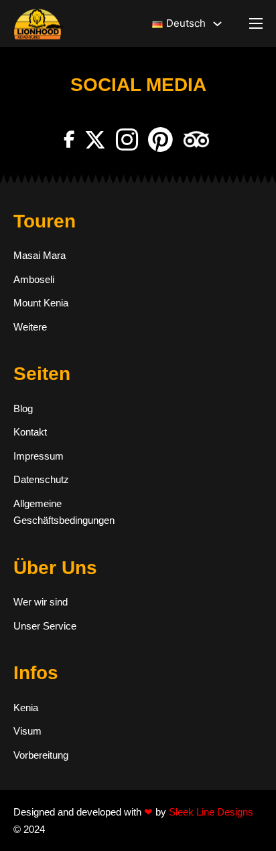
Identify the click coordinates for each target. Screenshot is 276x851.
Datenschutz (41, 479)
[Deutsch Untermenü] (217, 24)
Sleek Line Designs (211, 812)
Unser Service (44, 626)
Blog (23, 408)
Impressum (38, 456)
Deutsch (186, 23)
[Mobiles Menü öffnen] (256, 23)
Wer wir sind (40, 601)
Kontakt (30, 432)
